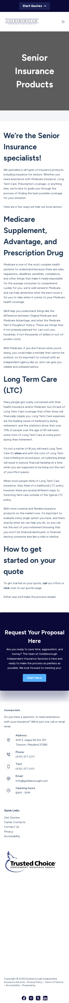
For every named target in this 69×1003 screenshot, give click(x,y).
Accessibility (12, 836)
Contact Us (11, 826)
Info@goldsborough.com (32, 780)
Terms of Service (54, 982)
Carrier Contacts (14, 822)
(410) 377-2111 (25, 756)
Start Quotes (32, 6)
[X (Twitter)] (38, 998)
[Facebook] (24, 998)
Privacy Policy (34, 982)
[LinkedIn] (45, 998)
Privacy (8, 831)
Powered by (28, 985)
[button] (34, 678)
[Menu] (63, 21)
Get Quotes (12, 817)
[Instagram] (31, 998)
